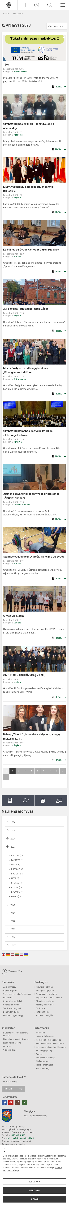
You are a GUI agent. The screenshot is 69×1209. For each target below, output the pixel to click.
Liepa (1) (15, 878)
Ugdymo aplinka (10, 990)
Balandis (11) (17, 892)
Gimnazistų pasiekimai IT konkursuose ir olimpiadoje (28, 126)
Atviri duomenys (43, 1068)
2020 (13, 921)
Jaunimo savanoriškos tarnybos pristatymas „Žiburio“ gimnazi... (31, 496)
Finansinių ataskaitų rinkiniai (16, 1039)
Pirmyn (6, 777)
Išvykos (17, 197)
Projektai (7, 1046)
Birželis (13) (17, 883)
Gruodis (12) (17, 856)
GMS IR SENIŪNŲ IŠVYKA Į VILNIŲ (24, 675)
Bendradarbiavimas (12, 1012)
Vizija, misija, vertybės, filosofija (17, 994)
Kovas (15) (16, 896)
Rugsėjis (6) (17, 869)
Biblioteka (40, 1008)
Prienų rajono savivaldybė (35, 1115)
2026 (13, 822)
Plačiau (58, 86)
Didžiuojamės (20, 379)
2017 (13, 945)
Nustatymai (34, 1181)
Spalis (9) (15, 865)
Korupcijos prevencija (45, 1058)
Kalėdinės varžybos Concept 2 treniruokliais (31, 249)
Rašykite (8, 1089)
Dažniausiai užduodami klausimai (51, 1047)
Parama (39, 1054)
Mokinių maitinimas (45, 1005)
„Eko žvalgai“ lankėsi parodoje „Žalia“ (26, 308)
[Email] (24, 1102)
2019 (13, 929)
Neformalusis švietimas (46, 994)
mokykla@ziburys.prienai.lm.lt (20, 1138)
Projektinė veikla (21, 71)
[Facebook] (4, 1102)
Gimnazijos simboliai (12, 1001)
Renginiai (18, 442)
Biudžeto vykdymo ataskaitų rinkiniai (15, 1034)
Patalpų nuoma (42, 1012)
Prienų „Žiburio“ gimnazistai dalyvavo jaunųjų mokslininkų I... (31, 736)
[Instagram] (17, 1102)
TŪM (6, 64)
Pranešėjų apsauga (44, 1050)
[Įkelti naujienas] (23, 5)
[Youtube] (10, 1102)
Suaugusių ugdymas (45, 990)
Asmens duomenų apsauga (48, 1040)
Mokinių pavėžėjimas (45, 1001)
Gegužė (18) (16, 887)
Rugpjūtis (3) (17, 874)
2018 (13, 937)
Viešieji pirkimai (10, 1050)
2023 (13, 846)
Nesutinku (34, 1190)
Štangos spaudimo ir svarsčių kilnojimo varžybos (33, 556)
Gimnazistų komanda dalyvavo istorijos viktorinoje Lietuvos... (27, 433)
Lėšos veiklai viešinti (12, 1043)
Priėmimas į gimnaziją (13, 1015)
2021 (13, 913)
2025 (13, 830)
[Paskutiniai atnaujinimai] (36, 5)
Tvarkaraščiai (15, 971)
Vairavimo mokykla (44, 1015)
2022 (13, 905)
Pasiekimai (8, 998)
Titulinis (5, 13)
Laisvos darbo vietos (45, 1036)
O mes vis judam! (14, 615)
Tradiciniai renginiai (12, 1008)
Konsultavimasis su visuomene (50, 1043)
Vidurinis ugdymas (44, 987)
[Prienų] (8, 4)
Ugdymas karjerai (22, 504)
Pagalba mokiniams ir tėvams (49, 998)
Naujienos (18, 13)
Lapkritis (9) (17, 860)
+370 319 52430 (18, 1135)
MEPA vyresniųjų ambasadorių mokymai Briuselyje (28, 189)
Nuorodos (40, 1033)
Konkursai (18, 135)
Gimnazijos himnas (12, 1005)
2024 (13, 838)
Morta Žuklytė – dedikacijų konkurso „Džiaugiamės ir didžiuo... (26, 370)
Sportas (17, 256)
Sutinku (35, 1199)
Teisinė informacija (44, 1065)
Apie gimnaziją (9, 987)
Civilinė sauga (42, 1061)
